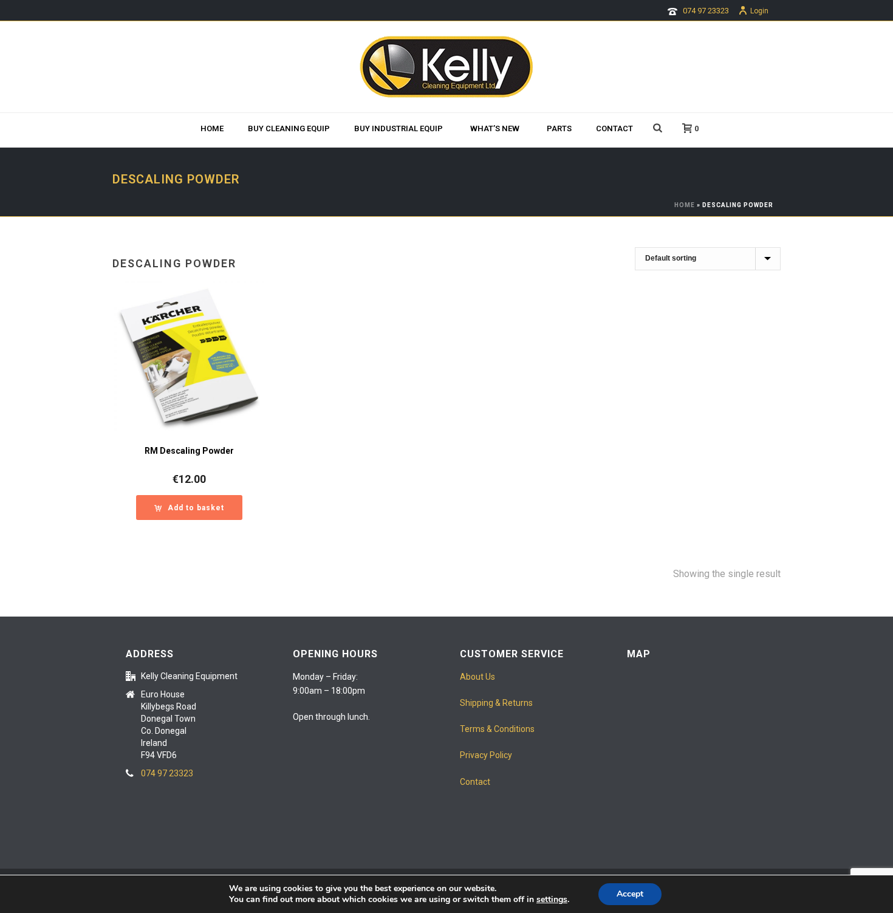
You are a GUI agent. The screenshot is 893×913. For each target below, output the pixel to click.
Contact (614, 128)
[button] (189, 507)
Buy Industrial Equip (398, 128)
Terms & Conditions (497, 729)
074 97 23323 (706, 10)
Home (212, 128)
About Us (477, 677)
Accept (630, 894)
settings (551, 899)
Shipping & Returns (496, 703)
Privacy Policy (486, 755)
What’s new (494, 128)
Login (759, 11)
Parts (559, 128)
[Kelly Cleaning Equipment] (446, 66)
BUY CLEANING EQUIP (289, 128)
